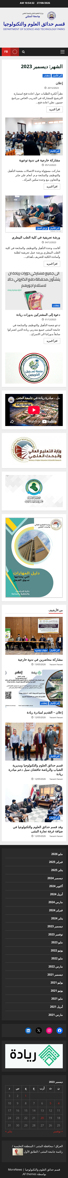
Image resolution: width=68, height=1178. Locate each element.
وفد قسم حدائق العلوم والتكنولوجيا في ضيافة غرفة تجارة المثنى (38, 829)
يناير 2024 (57, 918)
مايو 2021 (57, 998)
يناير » (8, 1131)
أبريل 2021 (56, 1007)
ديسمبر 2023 (55, 926)
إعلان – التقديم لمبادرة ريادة (45, 712)
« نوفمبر (58, 1131)
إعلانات (47, 75)
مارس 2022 (55, 966)
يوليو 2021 (57, 982)
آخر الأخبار (57, 75)
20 (42, 1118)
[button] (62, 51)
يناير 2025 (57, 870)
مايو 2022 (57, 958)
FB (6, 51)
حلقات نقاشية (41, 650)
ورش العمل (42, 228)
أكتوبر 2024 (56, 886)
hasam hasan (56, 664)
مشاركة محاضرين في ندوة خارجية (40, 659)
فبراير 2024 (56, 910)
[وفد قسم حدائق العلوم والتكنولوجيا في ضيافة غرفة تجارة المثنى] (34, 803)
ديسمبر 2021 (55, 974)
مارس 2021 (55, 1015)
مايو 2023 (57, 942)
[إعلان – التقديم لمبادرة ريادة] (34, 689)
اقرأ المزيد (53, 109)
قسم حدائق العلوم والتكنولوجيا (34, 23)
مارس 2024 (55, 902)
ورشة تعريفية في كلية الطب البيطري (34, 214)
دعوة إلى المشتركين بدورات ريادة (34, 291)
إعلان (59, 83)
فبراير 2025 (56, 862)
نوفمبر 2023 (55, 934)
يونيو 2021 (57, 991)
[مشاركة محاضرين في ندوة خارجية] (34, 636)
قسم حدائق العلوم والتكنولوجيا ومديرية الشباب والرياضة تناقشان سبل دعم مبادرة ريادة (36, 769)
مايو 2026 (57, 854)
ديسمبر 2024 (55, 878)
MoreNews (15, 1169)
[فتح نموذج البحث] (23, 51)
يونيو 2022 (57, 950)
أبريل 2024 (56, 894)
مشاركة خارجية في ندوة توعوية (34, 136)
